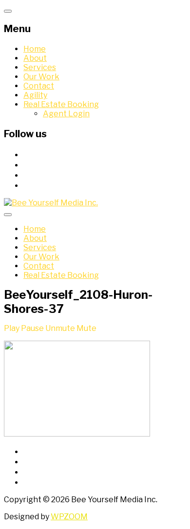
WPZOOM (69, 516)
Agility (35, 95)
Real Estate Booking (61, 104)
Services (39, 67)
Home (34, 49)
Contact (38, 86)
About (35, 58)
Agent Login (66, 113)
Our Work (41, 76)
